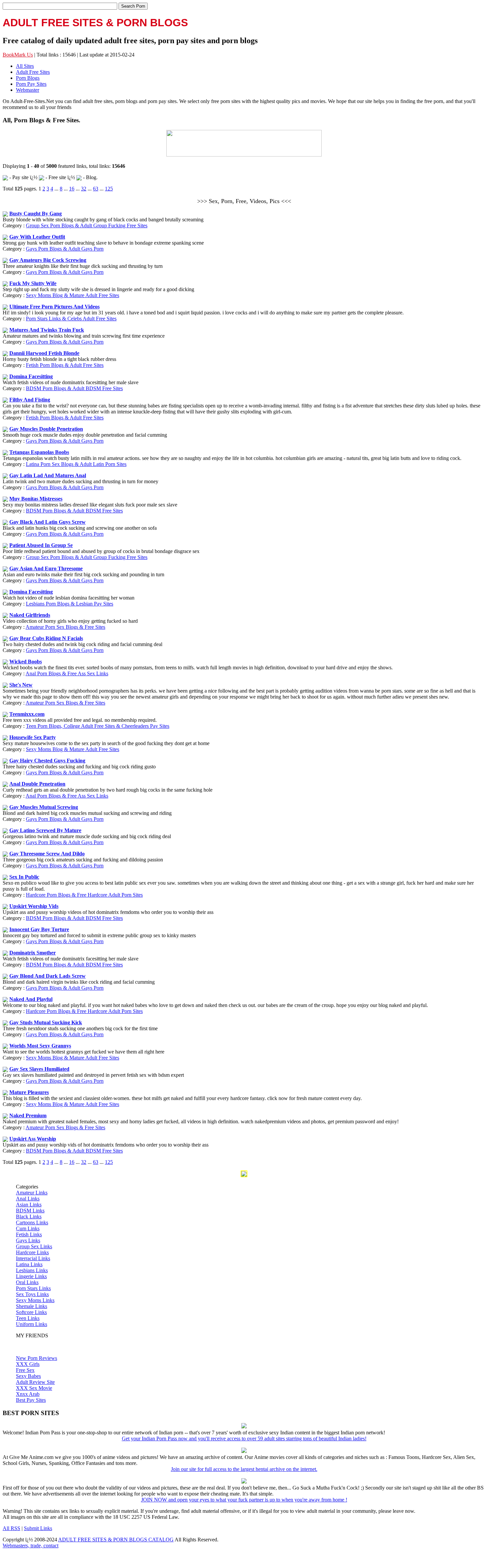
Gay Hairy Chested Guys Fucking (47, 760)
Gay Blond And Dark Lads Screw (47, 976)
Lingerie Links (31, 1276)
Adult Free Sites (33, 72)
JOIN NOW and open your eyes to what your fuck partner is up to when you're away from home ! (244, 1499)
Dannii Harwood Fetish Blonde (44, 353)
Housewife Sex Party (32, 737)
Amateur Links (31, 1192)
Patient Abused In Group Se (41, 545)
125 (109, 188)
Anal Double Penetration (37, 784)
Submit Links (38, 1528)
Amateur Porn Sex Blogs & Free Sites (65, 627)
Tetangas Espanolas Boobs (39, 452)
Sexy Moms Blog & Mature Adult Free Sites (72, 295)
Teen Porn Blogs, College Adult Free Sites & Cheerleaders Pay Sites (97, 726)
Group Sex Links (34, 1246)
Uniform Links (31, 1324)
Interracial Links (33, 1258)
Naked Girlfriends (29, 615)
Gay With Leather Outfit (37, 237)
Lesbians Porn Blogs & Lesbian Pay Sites (69, 604)
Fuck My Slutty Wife (32, 283)
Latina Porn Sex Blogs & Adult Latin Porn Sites (76, 464)
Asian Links (28, 1204)
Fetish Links (29, 1234)
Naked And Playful (30, 999)
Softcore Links (31, 1312)
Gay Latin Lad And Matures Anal (47, 475)
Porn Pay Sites (31, 84)
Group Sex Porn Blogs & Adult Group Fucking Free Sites (86, 225)
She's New (21, 685)
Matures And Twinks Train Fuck (46, 330)
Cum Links (28, 1228)
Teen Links (28, 1318)
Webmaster (27, 90)
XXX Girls (28, 1364)
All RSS (11, 1528)
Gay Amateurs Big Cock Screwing (47, 260)
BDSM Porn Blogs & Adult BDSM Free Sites (74, 388)
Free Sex (25, 1370)
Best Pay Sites (31, 1400)
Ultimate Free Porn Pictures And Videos (54, 306)
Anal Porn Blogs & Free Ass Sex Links (67, 673)
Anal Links (28, 1198)
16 (71, 188)
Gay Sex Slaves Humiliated (39, 1069)
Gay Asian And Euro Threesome (46, 568)
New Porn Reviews (36, 1358)
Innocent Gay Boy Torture (39, 929)
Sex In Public (24, 877)
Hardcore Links (32, 1252)
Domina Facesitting (31, 376)
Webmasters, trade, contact (30, 1545)
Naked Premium (27, 1115)
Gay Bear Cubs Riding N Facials (46, 638)
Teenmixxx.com (26, 714)
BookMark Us (18, 54)
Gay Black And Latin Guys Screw (47, 522)
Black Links (28, 1216)
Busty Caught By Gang (35, 213)
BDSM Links (30, 1210)
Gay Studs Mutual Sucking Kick (45, 1022)
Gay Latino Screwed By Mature (45, 830)
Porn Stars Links (33, 1288)
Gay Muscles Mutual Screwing (43, 807)
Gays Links (28, 1240)
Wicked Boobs (25, 661)
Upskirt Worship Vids (33, 906)
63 (95, 188)
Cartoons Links (32, 1222)
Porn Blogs (28, 78)
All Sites (25, 66)
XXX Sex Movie (34, 1388)
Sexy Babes (28, 1376)
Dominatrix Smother (32, 952)
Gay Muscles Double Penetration (46, 429)
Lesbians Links (32, 1270)
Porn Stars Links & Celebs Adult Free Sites (71, 318)
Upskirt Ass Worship (32, 1139)
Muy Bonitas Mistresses (35, 498)
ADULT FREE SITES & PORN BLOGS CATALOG (116, 1539)
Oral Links (27, 1282)
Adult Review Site (35, 1382)
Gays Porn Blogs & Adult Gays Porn (65, 249)
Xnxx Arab (28, 1394)
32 (83, 188)
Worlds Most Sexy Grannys (40, 1046)
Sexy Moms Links (35, 1300)
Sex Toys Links (32, 1294)
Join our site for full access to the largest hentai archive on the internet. (244, 1469)
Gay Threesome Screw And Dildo (47, 853)
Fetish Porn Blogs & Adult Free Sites (65, 365)
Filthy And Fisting (29, 399)
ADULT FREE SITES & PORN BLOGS (95, 23)
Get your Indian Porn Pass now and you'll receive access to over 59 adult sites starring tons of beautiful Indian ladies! (244, 1438)
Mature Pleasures (29, 1092)
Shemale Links (31, 1306)
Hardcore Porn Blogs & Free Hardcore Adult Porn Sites (84, 895)
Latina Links (29, 1264)
